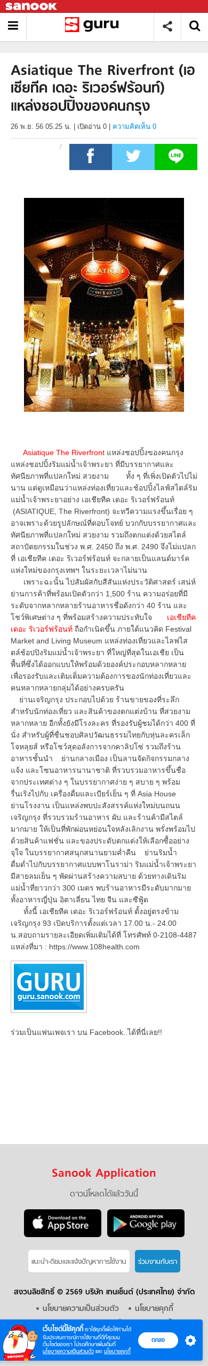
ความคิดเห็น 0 (134, 126)
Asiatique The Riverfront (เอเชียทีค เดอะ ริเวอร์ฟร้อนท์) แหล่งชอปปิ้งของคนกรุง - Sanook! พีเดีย (94, 26)
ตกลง (158, 1340)
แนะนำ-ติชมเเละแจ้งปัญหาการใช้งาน (78, 1262)
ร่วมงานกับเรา (157, 1262)
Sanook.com (32, 6)
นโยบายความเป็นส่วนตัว (68, 1351)
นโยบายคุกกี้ (117, 1351)
